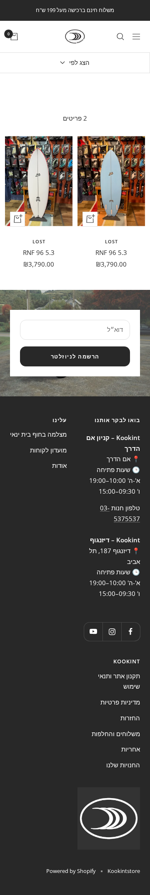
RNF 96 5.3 (111, 252)
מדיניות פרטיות (120, 702)
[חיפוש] (120, 36)
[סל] (14, 36)
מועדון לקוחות (48, 450)
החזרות (130, 718)
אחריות (130, 749)
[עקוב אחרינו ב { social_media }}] (130, 631)
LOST (111, 241)
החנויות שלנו (123, 765)
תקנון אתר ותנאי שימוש (119, 681)
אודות (59, 465)
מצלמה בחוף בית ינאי (38, 434)
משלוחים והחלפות (116, 733)
